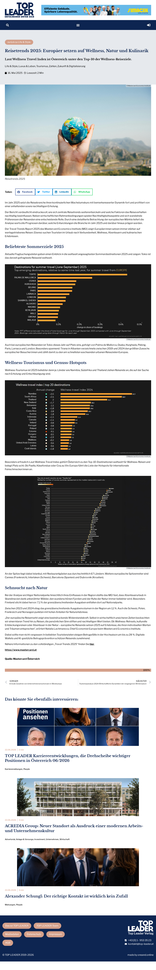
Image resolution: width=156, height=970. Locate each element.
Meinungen (10, 905)
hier (92, 644)
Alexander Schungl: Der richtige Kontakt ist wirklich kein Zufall (66, 896)
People (26, 769)
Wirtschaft (65, 839)
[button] (7, 25)
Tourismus (42, 66)
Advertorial (10, 839)
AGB (7, 942)
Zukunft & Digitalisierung (71, 66)
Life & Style (11, 66)
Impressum (55, 934)
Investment (39, 839)
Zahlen (53, 66)
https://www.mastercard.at (21, 649)
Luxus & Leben (27, 66)
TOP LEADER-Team (47, 925)
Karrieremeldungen (14, 769)
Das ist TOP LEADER (16, 925)
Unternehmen (52, 839)
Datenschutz (34, 934)
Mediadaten (12, 934)
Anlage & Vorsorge (24, 839)
